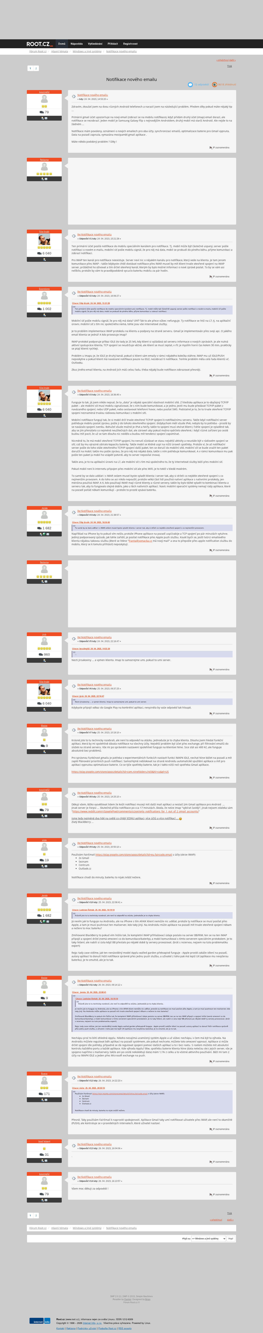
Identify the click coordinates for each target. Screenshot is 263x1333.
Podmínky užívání (86, 1328)
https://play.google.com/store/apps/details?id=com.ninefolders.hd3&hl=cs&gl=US (120, 771)
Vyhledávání (95, 43)
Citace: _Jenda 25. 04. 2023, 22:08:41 (89, 992)
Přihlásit (113, 43)
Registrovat (130, 43)
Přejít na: (186, 1239)
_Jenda (44, 507)
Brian (147, 1299)
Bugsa (44, 1073)
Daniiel (127, 1299)
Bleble (44, 725)
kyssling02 (44, 91)
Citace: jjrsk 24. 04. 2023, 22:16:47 (88, 696)
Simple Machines (144, 1296)
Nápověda (77, 43)
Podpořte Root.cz (107, 1328)
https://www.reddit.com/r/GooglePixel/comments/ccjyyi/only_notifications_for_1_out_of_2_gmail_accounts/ (136, 811)
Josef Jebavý (44, 1141)
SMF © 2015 (129, 1296)
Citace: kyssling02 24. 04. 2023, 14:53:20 (91, 648)
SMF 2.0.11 (115, 1296)
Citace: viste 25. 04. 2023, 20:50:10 (88, 1088)
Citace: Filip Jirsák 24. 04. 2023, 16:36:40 (91, 522)
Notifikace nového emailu (92, 95)
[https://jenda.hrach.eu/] (44, 534)
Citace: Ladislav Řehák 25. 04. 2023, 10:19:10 (93, 910)
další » (232, 60)
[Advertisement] (131, 18)
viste (44, 839)
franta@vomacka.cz (140, 540)
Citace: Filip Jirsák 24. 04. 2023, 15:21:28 (91, 303)
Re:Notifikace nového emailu (94, 234)
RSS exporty (125, 1328)
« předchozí (222, 60)
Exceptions (44, 288)
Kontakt (60, 1328)
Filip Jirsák (44, 231)
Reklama (44, 159)
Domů (61, 43)
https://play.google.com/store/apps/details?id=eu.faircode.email (134, 854)
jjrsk (44, 634)
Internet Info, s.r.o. (92, 1323)
